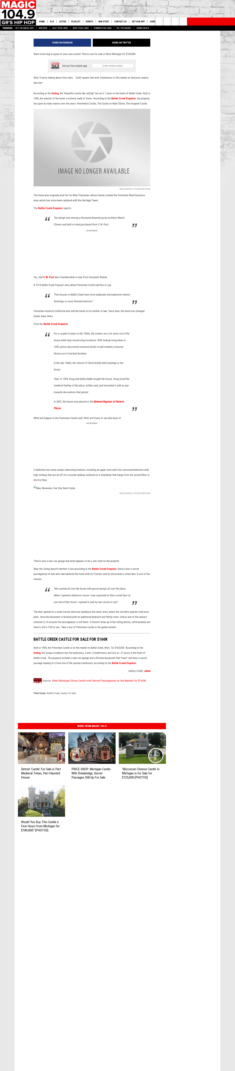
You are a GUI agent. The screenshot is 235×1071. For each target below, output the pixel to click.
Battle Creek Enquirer (123, 98)
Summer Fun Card (103, 28)
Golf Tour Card (60, 28)
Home (42, 21)
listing (55, 93)
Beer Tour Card (81, 28)
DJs (52, 21)
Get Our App (138, 21)
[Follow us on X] (183, 22)
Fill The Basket (124, 28)
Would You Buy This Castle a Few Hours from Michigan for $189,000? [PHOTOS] (40, 826)
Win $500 (43, 28)
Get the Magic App (24, 28)
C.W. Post (49, 277)
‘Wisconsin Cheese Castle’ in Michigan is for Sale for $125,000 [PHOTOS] (140, 773)
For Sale (72, 693)
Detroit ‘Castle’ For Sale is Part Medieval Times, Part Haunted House (41, 773)
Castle (63, 693)
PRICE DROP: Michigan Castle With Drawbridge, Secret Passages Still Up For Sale (90, 773)
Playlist (75, 21)
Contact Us (120, 21)
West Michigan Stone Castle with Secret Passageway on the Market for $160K (99, 680)
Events (89, 21)
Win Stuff (103, 21)
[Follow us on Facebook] (175, 22)
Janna (147, 670)
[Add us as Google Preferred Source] (167, 22)
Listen (62, 21)
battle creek (53, 693)
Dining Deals (143, 28)
